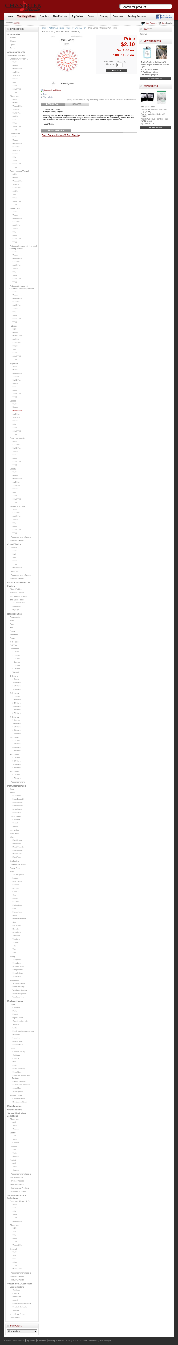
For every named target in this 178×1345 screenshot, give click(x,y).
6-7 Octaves (17, 778)
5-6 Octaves (17, 761)
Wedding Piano (18, 1091)
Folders (11, 586)
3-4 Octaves (17, 723)
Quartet (13, 631)
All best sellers (155, 127)
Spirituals (16, 1310)
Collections (14, 649)
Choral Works (14, 544)
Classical (16, 1058)
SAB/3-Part (17, 75)
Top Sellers (77, 16)
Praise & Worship (19, 1068)
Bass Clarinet (17, 881)
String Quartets (18, 970)
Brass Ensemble (18, 799)
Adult (14, 1122)
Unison (15, 65)
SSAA (15, 85)
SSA (14, 82)
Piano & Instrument (19, 1081)
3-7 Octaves (17, 734)
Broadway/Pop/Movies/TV (22, 1304)
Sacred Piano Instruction (21, 1085)
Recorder (16, 929)
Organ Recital (17, 1041)
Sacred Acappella (17, 438)
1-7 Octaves (17, 689)
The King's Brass (26, 16)
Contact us (41, 1340)
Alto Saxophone (18, 875)
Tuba (14, 946)
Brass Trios (17, 812)
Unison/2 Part (17, 298)
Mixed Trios (17, 857)
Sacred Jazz (17, 1072)
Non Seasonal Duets (20, 1102)
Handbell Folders (17, 593)
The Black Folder (17, 600)
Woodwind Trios (18, 997)
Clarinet (15, 898)
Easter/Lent (15, 208)
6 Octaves (16, 669)
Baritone (15, 878)
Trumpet (16, 942)
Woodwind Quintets (20, 994)
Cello (14, 895)
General (13, 547)
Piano (12, 1049)
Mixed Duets (17, 840)
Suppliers (16, 1326)
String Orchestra (18, 966)
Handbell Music (14, 614)
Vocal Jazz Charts (17, 1314)
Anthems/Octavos (16, 55)
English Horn (17, 905)
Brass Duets (17, 795)
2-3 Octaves (17, 699)
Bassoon (16, 885)
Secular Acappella (17, 506)
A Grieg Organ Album (149, 69)
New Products (60, 16)
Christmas (14, 96)
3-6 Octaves (17, 730)
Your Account (151, 23)
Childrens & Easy (19, 1051)
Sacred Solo (17, 1088)
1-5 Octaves (17, 686)
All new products (155, 78)
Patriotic (13, 326)
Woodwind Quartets (20, 990)
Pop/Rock (14, 363)
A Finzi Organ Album (149, 72)
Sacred (13, 401)
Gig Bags (16, 609)
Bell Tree (13, 645)
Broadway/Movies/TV (19, 59)
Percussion (17, 925)
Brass (12, 793)
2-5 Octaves (17, 706)
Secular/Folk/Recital (20, 1307)
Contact (91, 16)
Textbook (16, 672)
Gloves (13, 41)
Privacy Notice (72, 1340)
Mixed (12, 837)
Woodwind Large (19, 987)
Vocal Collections (17, 1287)
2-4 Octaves (17, 703)
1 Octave (16, 652)
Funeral (15, 1014)
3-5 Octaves (17, 727)
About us (83, 1340)
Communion (15, 134)
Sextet (12, 638)
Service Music (18, 1045)
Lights (12, 45)
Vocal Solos (15, 1318)
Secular (13, 469)
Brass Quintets (18, 806)
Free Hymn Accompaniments (23, 1031)
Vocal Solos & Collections (20, 1284)
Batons (13, 38)
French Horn (17, 912)
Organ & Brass (18, 1018)
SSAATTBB (17, 89)
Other (12, 48)
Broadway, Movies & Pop (20, 1201)
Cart (146, 29)
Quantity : (110, 64)
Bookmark (118, 16)
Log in (16, 23)
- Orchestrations (17, 540)
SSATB (15, 79)
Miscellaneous (14, 1106)
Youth (15, 1125)
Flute (14, 908)
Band (12, 789)
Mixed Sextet (17, 854)
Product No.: (109, 61)
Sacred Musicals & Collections (16, 1114)
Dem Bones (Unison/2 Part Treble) (61, 135)
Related (76, 104)
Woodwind (14, 980)
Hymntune (16, 1035)
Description (52, 104)
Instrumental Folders (18, 596)
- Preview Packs (17, 1184)
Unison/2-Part (17, 69)
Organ (12, 1004)
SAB (14, 554)
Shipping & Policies (56, 1340)
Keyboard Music (15, 1001)
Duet (12, 624)
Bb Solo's (16, 888)
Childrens (16, 1129)
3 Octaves (16, 658)
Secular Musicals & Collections (16, 1196)
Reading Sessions (137, 16)
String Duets (17, 959)
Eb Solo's (16, 902)
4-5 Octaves (17, 744)
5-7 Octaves (17, 764)
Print (45, 94)
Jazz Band (14, 834)
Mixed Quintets (18, 850)
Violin (14, 953)
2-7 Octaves (17, 713)
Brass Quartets (18, 802)
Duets (15, 1011)
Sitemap (104, 16)
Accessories (13, 34)
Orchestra (14, 861)
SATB (15, 62)
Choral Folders (16, 589)
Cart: (164, 23)
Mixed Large (17, 844)
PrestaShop (105, 1340)
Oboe (14, 922)
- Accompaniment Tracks (20, 537)
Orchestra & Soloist (18, 865)
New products (152, 41)
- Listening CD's (16, 1177)
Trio (11, 628)
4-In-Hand (14, 642)
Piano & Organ (16, 1095)
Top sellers (151, 86)
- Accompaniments (18, 782)
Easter (15, 1028)
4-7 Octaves (17, 751)
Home (10, 16)
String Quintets (18, 973)
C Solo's (16, 891)
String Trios (17, 976)
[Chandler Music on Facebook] (164, 19)
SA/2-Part (16, 72)
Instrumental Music (16, 786)
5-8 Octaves (17, 768)
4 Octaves (16, 662)
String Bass (17, 932)
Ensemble (14, 635)
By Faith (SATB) (148, 124)
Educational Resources (18, 582)
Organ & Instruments (20, 1021)
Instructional (17, 1297)
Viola (14, 949)
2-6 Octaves (17, 710)
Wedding (16, 1024)
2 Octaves (16, 655)
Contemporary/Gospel (19, 171)
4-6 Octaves (17, 747)
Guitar (15, 915)
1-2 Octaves (17, 682)
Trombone (16, 939)
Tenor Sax (16, 936)
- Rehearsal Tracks (18, 1192)
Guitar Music (15, 816)
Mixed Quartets (18, 847)
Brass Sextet (17, 809)
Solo (12, 620)
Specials (44, 16)
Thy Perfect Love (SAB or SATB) (153, 62)
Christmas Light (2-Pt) (149, 75)
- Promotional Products (19, 1188)
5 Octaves (16, 665)
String (12, 956)
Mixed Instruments (19, 919)
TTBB (15, 92)
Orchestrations (14, 1110)
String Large (17, 963)
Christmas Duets (19, 1098)
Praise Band (15, 868)
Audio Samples (56, 130)
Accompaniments (16, 52)
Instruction (14, 830)
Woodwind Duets (19, 983)
